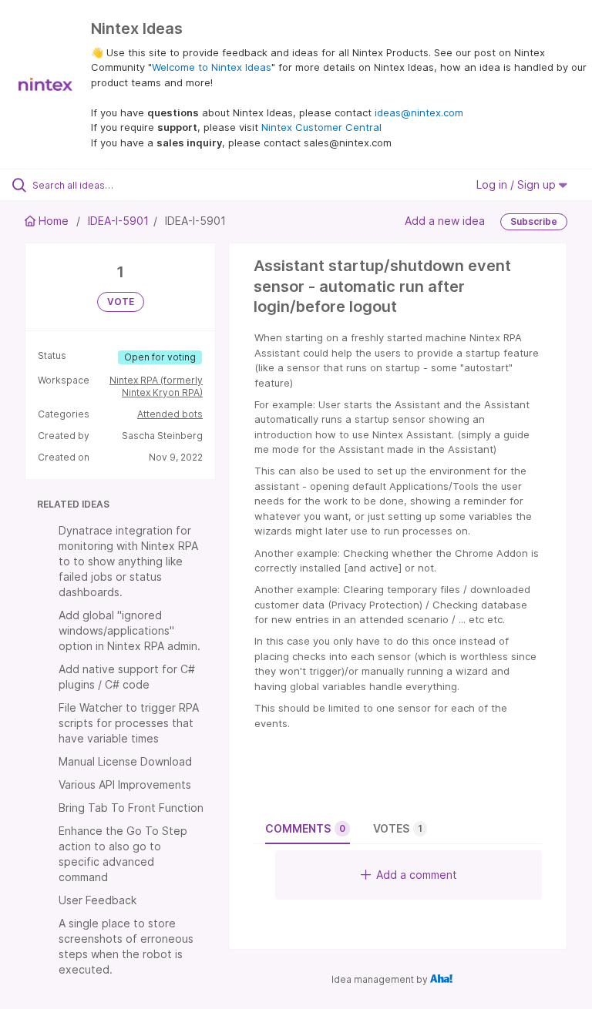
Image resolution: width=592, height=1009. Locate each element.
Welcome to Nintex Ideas (211, 67)
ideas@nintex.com (419, 112)
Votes (397, 828)
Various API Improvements (125, 784)
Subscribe (533, 221)
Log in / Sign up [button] (517, 184)
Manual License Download (125, 761)
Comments (305, 828)
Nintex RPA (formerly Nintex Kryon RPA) (156, 386)
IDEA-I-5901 (118, 220)
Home (53, 220)
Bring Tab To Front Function (131, 807)
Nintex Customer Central (321, 127)
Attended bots (170, 414)
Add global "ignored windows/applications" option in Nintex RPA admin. (129, 630)
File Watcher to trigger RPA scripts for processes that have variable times (129, 723)
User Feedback (97, 900)
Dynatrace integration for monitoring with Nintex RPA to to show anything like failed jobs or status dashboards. (128, 561)
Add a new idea (445, 220)
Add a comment (416, 874)
